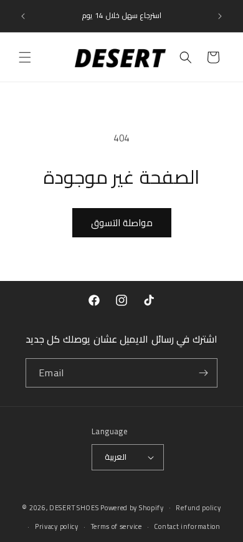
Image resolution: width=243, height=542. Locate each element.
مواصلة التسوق (122, 223)
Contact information (187, 526)
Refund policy (198, 508)
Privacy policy (57, 526)
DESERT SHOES (73, 507)
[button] (25, 57)
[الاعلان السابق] (23, 16)
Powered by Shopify (132, 507)
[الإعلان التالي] (220, 16)
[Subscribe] (203, 372)
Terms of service (116, 526)
